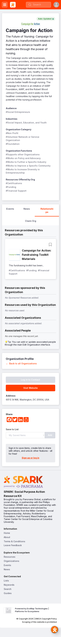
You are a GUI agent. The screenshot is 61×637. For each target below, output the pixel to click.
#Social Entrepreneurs (18, 112)
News (7, 569)
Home (7, 533)
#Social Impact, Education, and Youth (26, 122)
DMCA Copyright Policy (46, 619)
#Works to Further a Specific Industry (26, 162)
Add (50, 435)
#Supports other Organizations (23, 154)
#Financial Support (16, 190)
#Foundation (13, 144)
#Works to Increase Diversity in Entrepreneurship (23, 171)
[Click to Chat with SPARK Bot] (54, 629)
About (7, 537)
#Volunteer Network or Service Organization (23, 138)
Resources (9, 556)
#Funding (11, 187)
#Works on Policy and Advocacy (23, 158)
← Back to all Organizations (21, 363)
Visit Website (30, 388)
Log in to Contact (30, 379)
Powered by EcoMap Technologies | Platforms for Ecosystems (32, 610)
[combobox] (38, 4)
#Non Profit (12, 133)
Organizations (11, 561)
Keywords (9, 584)
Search (7, 589)
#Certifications (14, 183)
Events (7, 565)
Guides (8, 593)
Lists (6, 580)
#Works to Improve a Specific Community (28, 165)
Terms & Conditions (14, 541)
